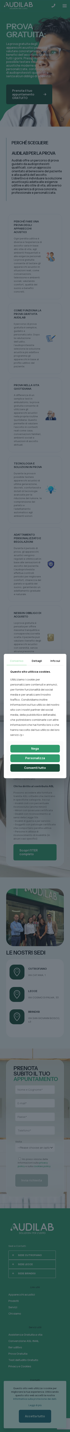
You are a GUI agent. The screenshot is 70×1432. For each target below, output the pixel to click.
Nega (35, 749)
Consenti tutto (35, 768)
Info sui (55, 661)
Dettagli (37, 661)
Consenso (16, 661)
